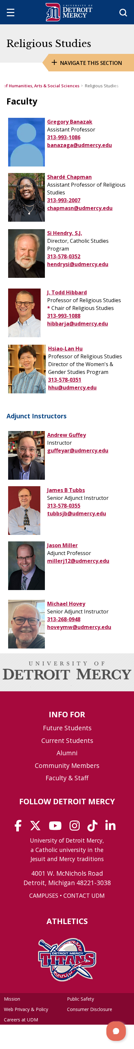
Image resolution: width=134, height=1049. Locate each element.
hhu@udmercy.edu (72, 387)
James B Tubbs (66, 490)
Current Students (67, 740)
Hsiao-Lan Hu (65, 348)
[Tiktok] (94, 828)
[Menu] (11, 13)
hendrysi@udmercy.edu (77, 264)
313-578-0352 (63, 256)
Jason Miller (62, 545)
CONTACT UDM (84, 895)
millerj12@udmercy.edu (78, 560)
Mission (12, 999)
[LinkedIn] (112, 828)
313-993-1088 (63, 315)
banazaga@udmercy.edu (79, 145)
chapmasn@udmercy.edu (80, 208)
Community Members (67, 765)
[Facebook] (20, 828)
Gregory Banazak (69, 121)
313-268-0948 (63, 619)
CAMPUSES (43, 895)
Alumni (67, 752)
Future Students (67, 727)
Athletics (67, 921)
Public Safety (80, 999)
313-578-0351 (64, 379)
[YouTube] (57, 828)
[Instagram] (77, 828)
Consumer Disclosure (89, 1009)
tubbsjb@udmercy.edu (76, 513)
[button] (116, 1031)
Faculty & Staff (67, 777)
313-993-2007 (63, 200)
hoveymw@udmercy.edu (79, 627)
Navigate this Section (91, 63)
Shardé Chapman (69, 176)
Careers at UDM (21, 1020)
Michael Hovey (66, 603)
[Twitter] (37, 828)
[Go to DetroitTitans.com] (67, 979)
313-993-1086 (63, 137)
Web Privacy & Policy (26, 1009)
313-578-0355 (63, 505)
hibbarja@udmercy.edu (77, 323)
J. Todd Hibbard (67, 292)
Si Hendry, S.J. (64, 233)
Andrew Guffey (66, 434)
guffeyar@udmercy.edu (77, 450)
